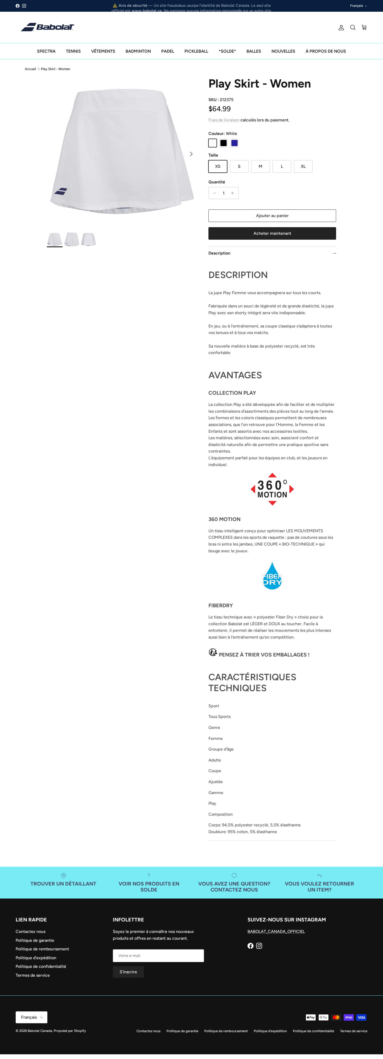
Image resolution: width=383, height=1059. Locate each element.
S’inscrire (191, 552)
